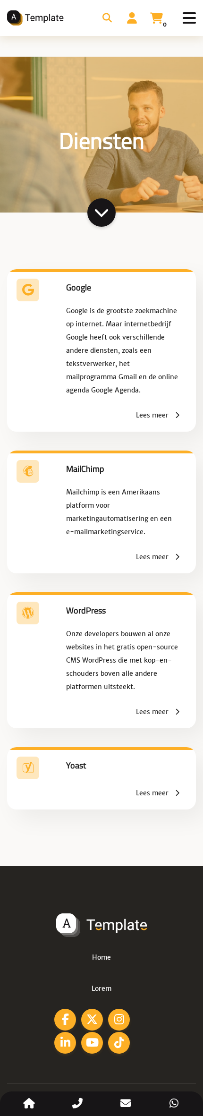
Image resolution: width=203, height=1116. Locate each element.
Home (101, 957)
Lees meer (153, 415)
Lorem (101, 988)
